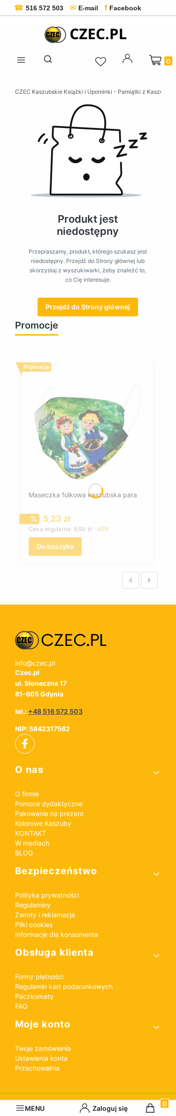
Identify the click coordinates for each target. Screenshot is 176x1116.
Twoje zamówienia (43, 1048)
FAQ (21, 1006)
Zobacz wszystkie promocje (60, 345)
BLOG (24, 853)
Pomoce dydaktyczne (49, 804)
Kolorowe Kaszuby (43, 823)
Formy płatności (39, 977)
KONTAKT (30, 833)
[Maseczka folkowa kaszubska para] (87, 428)
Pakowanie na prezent (49, 813)
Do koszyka (55, 546)
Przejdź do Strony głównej (88, 307)
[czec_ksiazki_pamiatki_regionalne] (88, 640)
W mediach (32, 843)
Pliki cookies (34, 925)
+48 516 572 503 (55, 711)
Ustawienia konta (41, 1058)
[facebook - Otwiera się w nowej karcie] (25, 744)
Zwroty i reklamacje (45, 915)
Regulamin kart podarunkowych (64, 986)
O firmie (27, 794)
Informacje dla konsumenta (56, 934)
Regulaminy (33, 905)
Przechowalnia (37, 1068)
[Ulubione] (101, 62)
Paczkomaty (34, 996)
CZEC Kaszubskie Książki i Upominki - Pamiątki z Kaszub (91, 91)
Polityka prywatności (47, 895)
